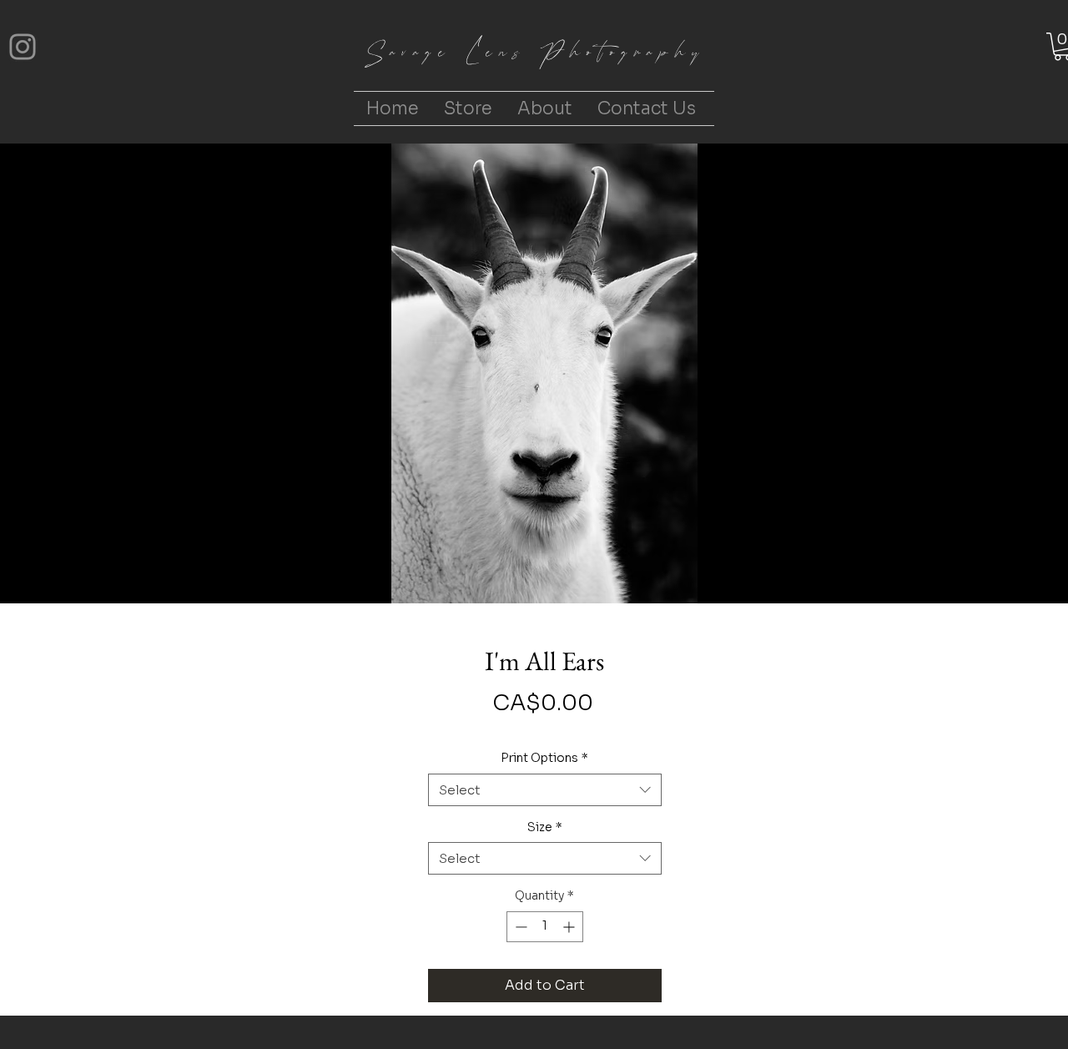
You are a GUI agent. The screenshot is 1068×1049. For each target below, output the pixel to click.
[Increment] (570, 926)
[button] (468, 108)
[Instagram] (22, 46)
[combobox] (545, 790)
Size (544, 827)
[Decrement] (519, 926)
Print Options (544, 757)
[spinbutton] (545, 926)
